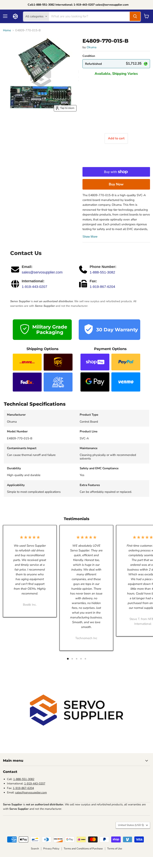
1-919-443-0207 (34, 287)
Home (7, 30)
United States (131, 825)
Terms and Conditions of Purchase (83, 848)
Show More (89, 236)
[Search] (135, 16)
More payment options (116, 184)
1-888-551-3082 (102, 272)
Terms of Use (114, 848)
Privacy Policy (51, 848)
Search (35, 848)
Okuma (91, 47)
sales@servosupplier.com (42, 272)
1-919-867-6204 (102, 287)
